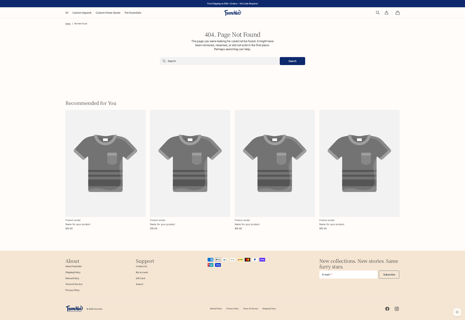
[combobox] (219, 61)
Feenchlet (98, 309)
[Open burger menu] (67, 13)
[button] (378, 13)
